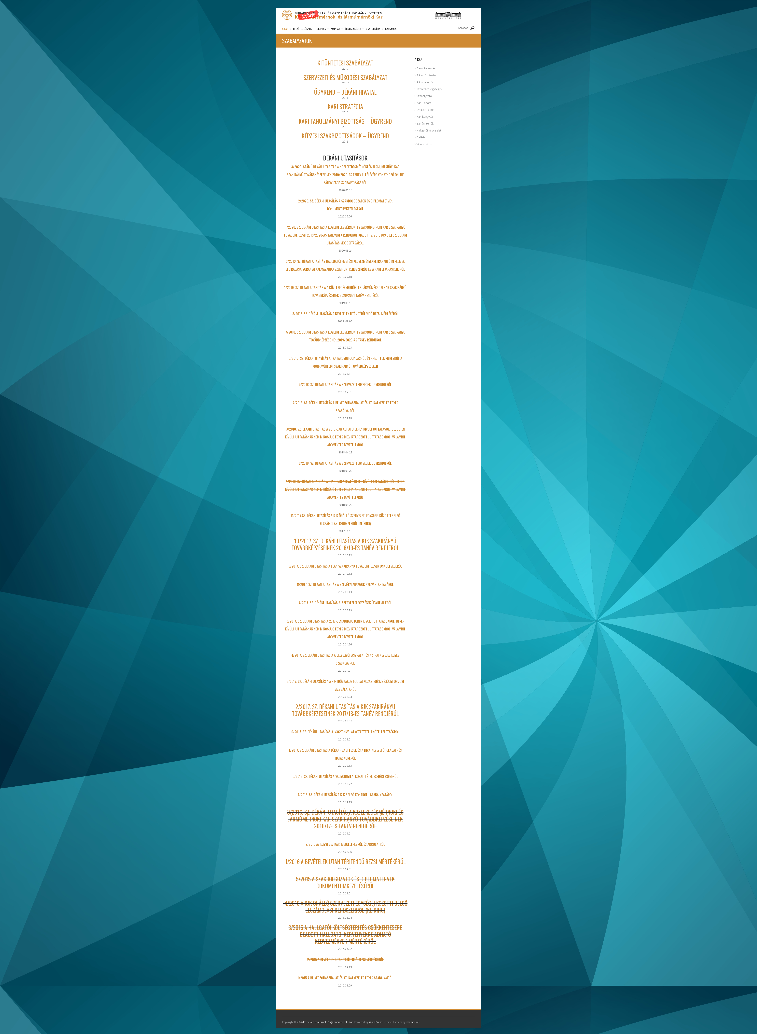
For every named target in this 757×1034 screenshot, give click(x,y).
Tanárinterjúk (425, 123)
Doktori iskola (425, 110)
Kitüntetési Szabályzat (345, 62)
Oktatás (321, 28)
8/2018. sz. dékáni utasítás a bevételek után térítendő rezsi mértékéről (345, 313)
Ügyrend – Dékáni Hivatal (345, 92)
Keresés (472, 27)
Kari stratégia (345, 106)
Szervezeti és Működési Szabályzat (345, 77)
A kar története (426, 75)
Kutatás (335, 28)
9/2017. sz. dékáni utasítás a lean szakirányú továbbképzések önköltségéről (345, 566)
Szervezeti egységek (429, 89)
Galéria (421, 137)
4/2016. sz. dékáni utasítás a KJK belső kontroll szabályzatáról (345, 794)
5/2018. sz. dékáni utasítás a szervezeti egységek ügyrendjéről (345, 384)
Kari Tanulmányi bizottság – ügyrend (345, 121)
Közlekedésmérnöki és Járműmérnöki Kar (339, 17)
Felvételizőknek (302, 28)
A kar (285, 28)
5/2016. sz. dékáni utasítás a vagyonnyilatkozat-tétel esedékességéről (345, 776)
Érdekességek (353, 28)
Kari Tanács (424, 103)
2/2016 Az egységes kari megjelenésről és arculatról (345, 844)
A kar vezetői (425, 82)
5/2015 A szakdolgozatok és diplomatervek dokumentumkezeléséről (345, 882)
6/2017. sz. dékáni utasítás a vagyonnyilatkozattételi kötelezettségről (345, 731)
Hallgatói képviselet (429, 130)
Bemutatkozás (426, 68)
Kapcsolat (391, 28)
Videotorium (424, 144)
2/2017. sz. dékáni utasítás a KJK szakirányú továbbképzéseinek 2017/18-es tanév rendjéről (345, 710)
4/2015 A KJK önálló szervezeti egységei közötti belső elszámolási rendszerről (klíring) (345, 906)
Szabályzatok (425, 96)
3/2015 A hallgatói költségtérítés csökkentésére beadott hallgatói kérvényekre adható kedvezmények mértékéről (345, 934)
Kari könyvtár (425, 116)
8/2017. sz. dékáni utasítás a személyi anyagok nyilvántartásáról (345, 584)
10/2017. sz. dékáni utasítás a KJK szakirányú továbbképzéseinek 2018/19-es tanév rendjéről (345, 544)
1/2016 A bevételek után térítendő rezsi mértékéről (345, 862)
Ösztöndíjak (373, 28)
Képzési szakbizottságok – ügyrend (345, 135)
